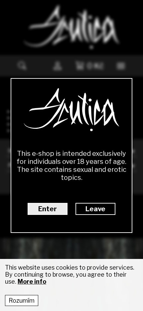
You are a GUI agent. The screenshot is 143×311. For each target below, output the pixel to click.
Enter (47, 209)
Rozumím (22, 300)
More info (32, 281)
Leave (95, 209)
